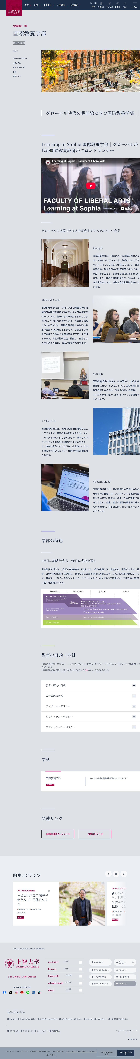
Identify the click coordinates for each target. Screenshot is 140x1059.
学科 (14, 72)
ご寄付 (117, 7)
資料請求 (122, 984)
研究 (37, 5)
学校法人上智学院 (15, 1012)
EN (96, 3)
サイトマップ (27, 1031)
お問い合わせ (14, 1031)
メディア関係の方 (100, 977)
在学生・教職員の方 (122, 962)
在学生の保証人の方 (101, 970)
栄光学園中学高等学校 (48, 1019)
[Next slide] (123, 874)
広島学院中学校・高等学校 (95, 1019)
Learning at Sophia (20, 59)
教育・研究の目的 (55, 685)
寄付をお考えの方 (100, 984)
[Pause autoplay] (116, 874)
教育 (28, 5)
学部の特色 (17, 63)
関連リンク (17, 76)
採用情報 (55, 1031)
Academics (17, 26)
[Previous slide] (108, 874)
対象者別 (101, 7)
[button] (49, 888)
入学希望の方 (98, 962)
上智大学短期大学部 (27, 1019)
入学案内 (62, 5)
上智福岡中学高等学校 (118, 1019)
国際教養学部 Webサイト (56, 834)
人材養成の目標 (54, 696)
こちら (85, 670)
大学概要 (75, 5)
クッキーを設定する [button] (106, 1053)
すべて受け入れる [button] (125, 1053)
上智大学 (12, 1019)
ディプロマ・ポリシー (58, 706)
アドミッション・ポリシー (60, 727)
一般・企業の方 (124, 977)
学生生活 (49, 5)
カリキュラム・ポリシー (59, 716)
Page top (131, 1039)
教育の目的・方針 (19, 67)
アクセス (109, 7)
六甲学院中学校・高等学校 (70, 1019)
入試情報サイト (94, 834)
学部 (25, 26)
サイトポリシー (42, 1031)
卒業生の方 (122, 970)
